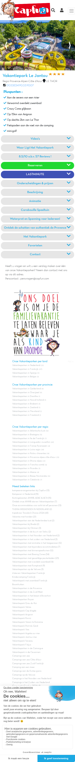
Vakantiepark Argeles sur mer (26, 633)
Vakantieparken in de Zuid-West (27, 592)
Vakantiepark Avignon (22, 615)
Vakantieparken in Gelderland (26, 389)
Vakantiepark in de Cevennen (26, 652)
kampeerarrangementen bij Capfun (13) (30, 491)
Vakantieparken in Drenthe (25, 396)
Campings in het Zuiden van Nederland (31, 682)
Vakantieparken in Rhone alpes (27, 461)
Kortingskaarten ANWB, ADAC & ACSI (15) (31, 498)
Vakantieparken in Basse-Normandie (29, 476)
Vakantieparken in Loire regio (26, 450)
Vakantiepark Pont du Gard (25, 626)
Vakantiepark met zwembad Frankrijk (29, 581)
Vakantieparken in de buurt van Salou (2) (31, 532)
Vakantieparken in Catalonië (25, 480)
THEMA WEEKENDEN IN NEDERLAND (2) (32, 509)
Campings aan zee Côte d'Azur (26, 660)
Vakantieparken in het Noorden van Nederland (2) (35, 536)
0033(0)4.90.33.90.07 (20, 85)
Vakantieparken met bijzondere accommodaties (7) (36, 547)
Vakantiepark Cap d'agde (24, 611)
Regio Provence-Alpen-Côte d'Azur (22, 81)
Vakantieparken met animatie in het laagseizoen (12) (37, 543)
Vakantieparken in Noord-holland (28, 400)
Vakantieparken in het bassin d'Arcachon (31, 596)
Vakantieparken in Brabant (25, 404)
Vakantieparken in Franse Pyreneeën (29, 446)
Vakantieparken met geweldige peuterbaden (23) (35, 558)
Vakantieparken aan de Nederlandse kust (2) (33, 521)
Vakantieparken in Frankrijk (25, 369)
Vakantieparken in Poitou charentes (29, 453)
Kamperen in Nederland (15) (25, 494)
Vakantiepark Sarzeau (22, 641)
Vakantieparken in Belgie (24, 377)
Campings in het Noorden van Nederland (31, 679)
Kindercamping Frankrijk (23, 577)
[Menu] (71, 10)
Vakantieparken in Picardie (25, 468)
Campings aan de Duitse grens (26, 671)
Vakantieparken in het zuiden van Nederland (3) (34, 539)
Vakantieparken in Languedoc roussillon (31, 442)
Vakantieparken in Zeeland (25, 408)
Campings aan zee (21, 656)
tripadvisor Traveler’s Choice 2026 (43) (30, 513)
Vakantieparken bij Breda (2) (25, 524)
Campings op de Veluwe (23, 675)
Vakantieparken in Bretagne (25, 435)
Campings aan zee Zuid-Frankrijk (28, 664)
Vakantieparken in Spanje (24, 373)
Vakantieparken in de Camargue (27, 648)
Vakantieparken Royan (23, 600)
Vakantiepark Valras (21, 607)
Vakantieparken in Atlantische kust (28, 431)
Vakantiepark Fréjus (21, 645)
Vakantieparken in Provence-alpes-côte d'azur (34, 457)
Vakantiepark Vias (20, 630)
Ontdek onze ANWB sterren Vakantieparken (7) (34, 502)
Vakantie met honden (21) (24, 517)
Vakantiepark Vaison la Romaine (27, 622)
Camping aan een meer (23, 667)
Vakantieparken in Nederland (26, 365)
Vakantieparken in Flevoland (25, 411)
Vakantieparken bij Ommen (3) (26, 528)
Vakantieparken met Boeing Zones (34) (30, 554)
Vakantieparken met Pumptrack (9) (28, 566)
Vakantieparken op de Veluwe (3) (27, 569)
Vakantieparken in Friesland (25, 415)
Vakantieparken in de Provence (27, 588)
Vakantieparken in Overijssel (25, 393)
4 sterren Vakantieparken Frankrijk (28, 573)
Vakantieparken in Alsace (24, 472)
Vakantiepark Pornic (21, 618)
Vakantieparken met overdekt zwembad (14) (32, 562)
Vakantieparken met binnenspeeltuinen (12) (32, 551)
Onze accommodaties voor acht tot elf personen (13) (36, 506)
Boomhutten (18, 585)
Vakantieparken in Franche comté (28, 465)
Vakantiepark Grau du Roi (24, 603)
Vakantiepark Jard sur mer (24, 637)
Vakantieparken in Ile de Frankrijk (28, 438)
